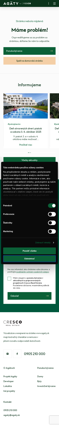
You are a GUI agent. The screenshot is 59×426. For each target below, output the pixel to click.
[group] (25, 120)
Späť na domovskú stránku (29, 61)
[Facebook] (17, 354)
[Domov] (17, 3)
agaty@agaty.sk (11, 415)
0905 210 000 (34, 354)
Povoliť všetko (29, 251)
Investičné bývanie (46, 386)
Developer (8, 381)
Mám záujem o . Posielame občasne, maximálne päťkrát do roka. (31, 283)
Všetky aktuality (29, 160)
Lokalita (7, 386)
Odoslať (14, 296)
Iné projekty (9, 391)
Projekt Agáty (10, 376)
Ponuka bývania (14, 51)
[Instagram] (7, 354)
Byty (39, 381)
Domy (40, 376)
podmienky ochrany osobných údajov (32, 272)
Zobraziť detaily (43, 242)
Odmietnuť (29, 258)
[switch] (52, 214)
